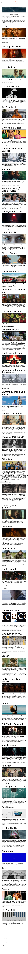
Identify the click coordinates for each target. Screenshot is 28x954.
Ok (1, 481)
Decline (5, 481)
